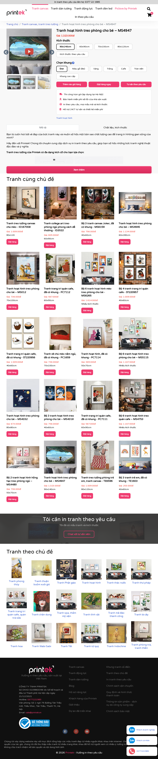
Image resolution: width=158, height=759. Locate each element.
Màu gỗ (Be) (78, 68)
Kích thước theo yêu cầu (72, 54)
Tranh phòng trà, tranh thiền (141, 646)
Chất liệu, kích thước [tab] (115, 127)
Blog (71, 685)
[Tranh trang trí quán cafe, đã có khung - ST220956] (22, 334)
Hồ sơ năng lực (77, 692)
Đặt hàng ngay (104, 84)
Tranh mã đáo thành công (116, 614)
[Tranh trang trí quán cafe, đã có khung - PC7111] (97, 396)
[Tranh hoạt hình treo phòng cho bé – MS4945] (135, 204)
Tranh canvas (40, 8)
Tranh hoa (17, 646)
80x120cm (123, 46)
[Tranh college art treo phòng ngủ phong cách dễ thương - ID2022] (60, 204)
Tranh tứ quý (91, 646)
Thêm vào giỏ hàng (72, 84)
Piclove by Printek (126, 8)
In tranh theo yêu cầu (118, 679)
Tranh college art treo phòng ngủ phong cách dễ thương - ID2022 (59, 227)
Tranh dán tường (61, 8)
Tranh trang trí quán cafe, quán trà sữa (16, 614)
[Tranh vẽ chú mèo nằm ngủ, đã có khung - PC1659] (60, 334)
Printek (69, 752)
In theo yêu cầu (84, 17)
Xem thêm (79, 169)
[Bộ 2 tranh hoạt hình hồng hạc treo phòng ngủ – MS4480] (22, 458)
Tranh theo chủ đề (117, 673)
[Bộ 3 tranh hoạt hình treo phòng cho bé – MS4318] (60, 396)
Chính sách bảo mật (118, 711)
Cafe (123, 68)
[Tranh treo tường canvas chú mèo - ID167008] (22, 204)
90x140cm (65, 46)
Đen (62, 68)
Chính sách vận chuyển (119, 685)
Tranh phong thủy (16, 583)
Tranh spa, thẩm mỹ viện (66, 614)
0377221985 (34, 699)
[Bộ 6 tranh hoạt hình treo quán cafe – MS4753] (135, 396)
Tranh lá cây (141, 614)
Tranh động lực (83, 8)
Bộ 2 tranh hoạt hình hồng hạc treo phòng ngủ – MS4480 (22, 481)
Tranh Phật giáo (66, 582)
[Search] (149, 9)
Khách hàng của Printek (83, 698)
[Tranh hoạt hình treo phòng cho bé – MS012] (22, 269)
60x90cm (84, 46)
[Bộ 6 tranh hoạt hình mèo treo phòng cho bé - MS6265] (97, 269)
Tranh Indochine (116, 646)
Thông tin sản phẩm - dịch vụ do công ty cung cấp (121, 703)
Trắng (110, 68)
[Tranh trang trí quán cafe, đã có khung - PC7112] (60, 269)
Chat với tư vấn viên (79, 534)
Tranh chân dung (42, 614)
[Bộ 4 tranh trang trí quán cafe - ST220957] (135, 269)
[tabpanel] (79, 148)
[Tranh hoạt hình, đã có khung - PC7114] (97, 334)
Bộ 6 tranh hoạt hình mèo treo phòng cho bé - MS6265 (96, 292)
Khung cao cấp (67, 76)
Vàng (96, 68)
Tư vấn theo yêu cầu (136, 84)
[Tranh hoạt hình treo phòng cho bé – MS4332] (22, 396)
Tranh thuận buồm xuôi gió (41, 583)
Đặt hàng (12, 242)
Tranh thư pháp (141, 582)
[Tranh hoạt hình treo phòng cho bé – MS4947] (60, 458)
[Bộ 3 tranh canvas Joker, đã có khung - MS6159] (97, 204)
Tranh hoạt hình (64, 118)
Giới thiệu (74, 704)
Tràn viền (138, 68)
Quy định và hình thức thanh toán (119, 694)
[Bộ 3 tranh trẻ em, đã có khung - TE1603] (135, 458)
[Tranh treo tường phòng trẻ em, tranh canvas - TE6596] (97, 458)
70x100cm (103, 46)
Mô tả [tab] (42, 127)
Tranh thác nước (116, 582)
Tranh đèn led (103, 8)
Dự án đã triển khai (80, 711)
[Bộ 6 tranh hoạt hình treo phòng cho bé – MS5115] (135, 334)
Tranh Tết (66, 646)
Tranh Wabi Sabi (41, 646)
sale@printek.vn (33, 712)
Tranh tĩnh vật (91, 614)
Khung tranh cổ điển (118, 667)
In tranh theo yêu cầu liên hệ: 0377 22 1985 (77, 2)
